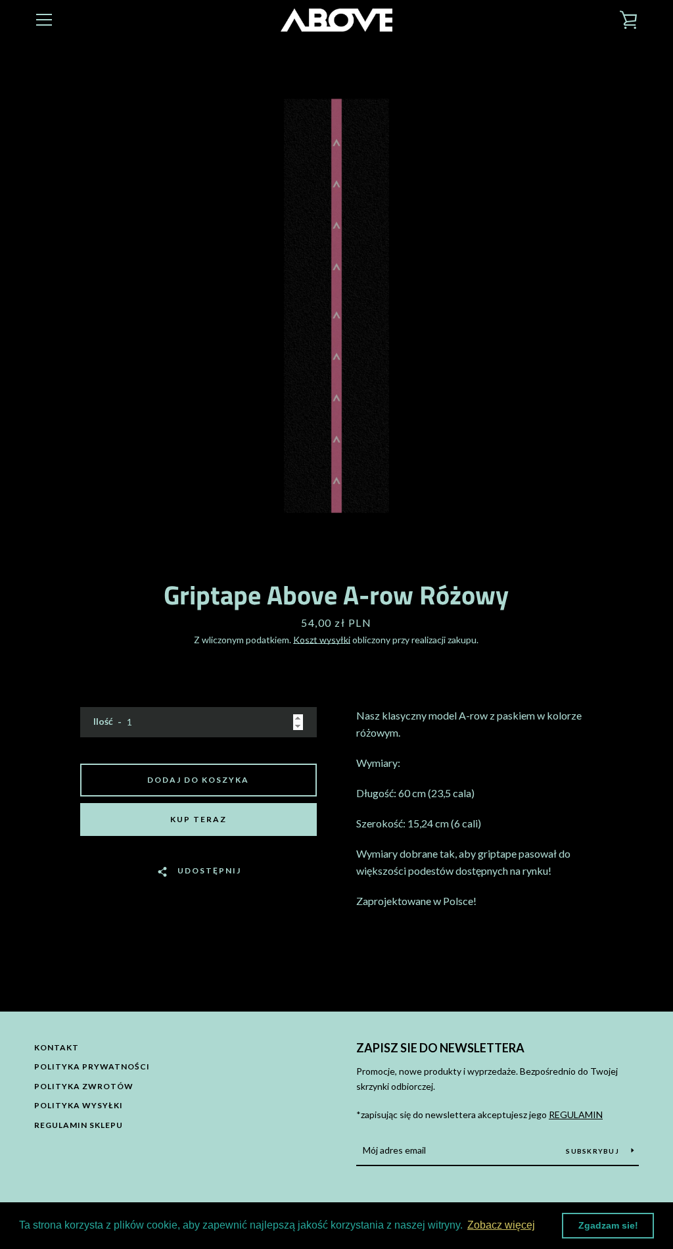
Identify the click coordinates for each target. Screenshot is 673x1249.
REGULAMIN (576, 1114)
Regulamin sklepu (78, 1125)
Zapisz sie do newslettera (440, 1048)
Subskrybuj (593, 1151)
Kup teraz (198, 819)
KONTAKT (56, 1047)
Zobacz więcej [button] (501, 1225)
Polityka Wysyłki (78, 1105)
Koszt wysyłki (321, 639)
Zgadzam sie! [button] (608, 1225)
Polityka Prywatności (92, 1066)
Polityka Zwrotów (83, 1086)
